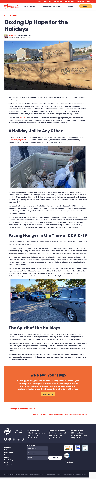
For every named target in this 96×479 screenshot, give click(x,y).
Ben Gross (12, 35)
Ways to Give (29, 6)
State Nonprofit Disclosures (78, 474)
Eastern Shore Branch (57, 431)
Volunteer (47, 1)
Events (6, 455)
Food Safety (8, 460)
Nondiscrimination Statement (54, 474)
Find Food (80, 1)
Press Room (8, 452)
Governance (67, 474)
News (39, 1)
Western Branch (77, 431)
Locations (7, 447)
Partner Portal (69, 1)
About (70, 6)
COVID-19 (23, 118)
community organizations (19, 140)
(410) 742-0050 (54, 438)
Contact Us (8, 465)
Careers (7, 457)
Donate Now (48, 394)
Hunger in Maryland (51, 6)
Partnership (58, 1)
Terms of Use (41, 474)
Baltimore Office (33, 431)
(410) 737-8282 (32, 438)
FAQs (88, 1)
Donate (85, 6)
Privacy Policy (33, 474)
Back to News (12, 15)
